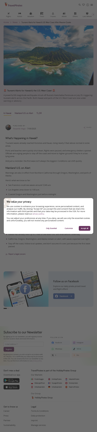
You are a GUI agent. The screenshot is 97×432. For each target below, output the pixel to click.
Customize (69, 228)
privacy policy (38, 214)
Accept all (84, 228)
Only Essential (51, 228)
